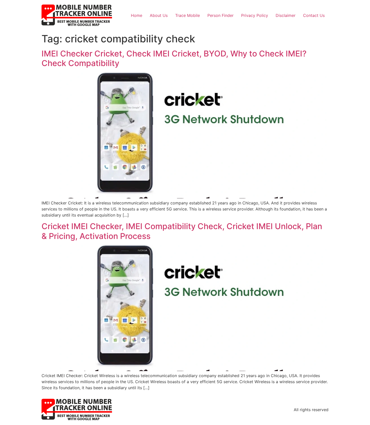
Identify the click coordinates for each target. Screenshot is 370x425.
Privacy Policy (254, 15)
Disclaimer (285, 15)
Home (136, 15)
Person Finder (220, 15)
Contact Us (314, 15)
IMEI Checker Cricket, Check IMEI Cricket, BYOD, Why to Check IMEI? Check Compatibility (174, 58)
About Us (159, 15)
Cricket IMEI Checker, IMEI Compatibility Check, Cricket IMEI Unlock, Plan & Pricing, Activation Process (182, 231)
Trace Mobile (187, 15)
